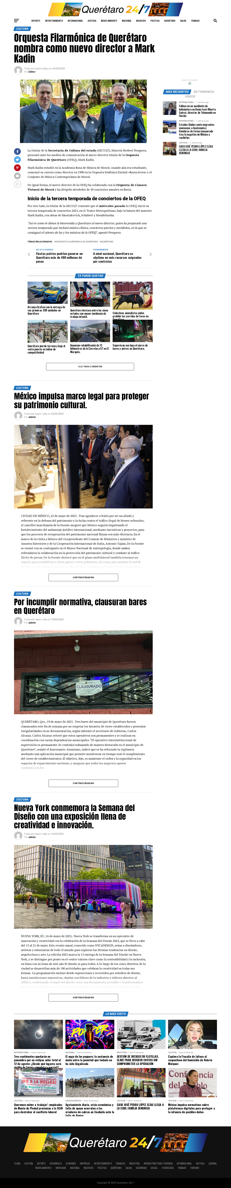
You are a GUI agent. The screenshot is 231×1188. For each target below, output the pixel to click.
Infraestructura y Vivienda (158, 1163)
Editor (32, 71)
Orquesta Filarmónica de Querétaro (77, 242)
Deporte (35, 20)
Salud (183, 20)
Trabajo (195, 20)
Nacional (126, 20)
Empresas (85, 1163)
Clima (17, 1163)
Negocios (141, 20)
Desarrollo (56, 1163)
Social (154, 1168)
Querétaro (169, 20)
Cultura (28, 1163)
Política (155, 20)
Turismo (194, 1168)
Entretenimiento (54, 20)
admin (32, 417)
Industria (134, 1163)
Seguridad (141, 1168)
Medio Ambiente (109, 20)
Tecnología (168, 1168)
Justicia (92, 20)
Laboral (213, 1163)
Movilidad (61, 1168)
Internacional (75, 20)
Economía (71, 1163)
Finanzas (120, 1163)
